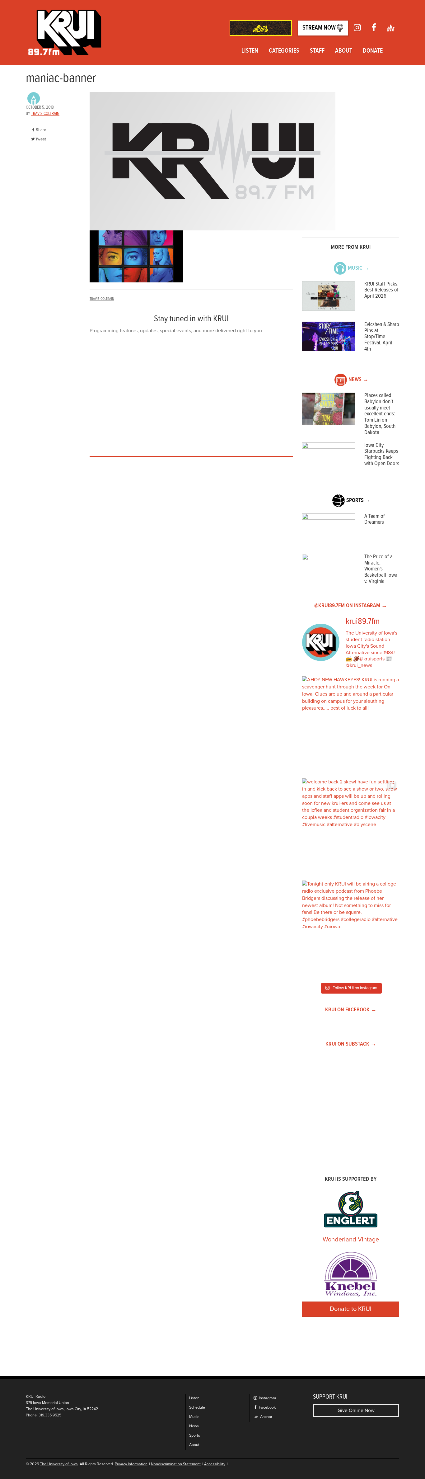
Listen (249, 51)
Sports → (358, 500)
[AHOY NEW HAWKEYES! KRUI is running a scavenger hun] (350, 724)
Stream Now (319, 28)
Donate (373, 51)
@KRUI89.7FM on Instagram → (350, 605)
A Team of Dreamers (374, 519)
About (343, 51)
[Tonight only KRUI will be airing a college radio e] (350, 929)
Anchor (265, 1417)
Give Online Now (356, 1410)
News (194, 1426)
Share (41, 129)
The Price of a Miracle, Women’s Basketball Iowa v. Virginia (380, 569)
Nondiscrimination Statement (176, 1464)
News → (358, 379)
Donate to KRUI (350, 1309)
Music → (358, 268)
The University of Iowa (59, 1464)
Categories (284, 51)
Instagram (267, 1398)
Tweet (40, 139)
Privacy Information (131, 1464)
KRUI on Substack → (350, 1044)
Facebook (267, 1407)
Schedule (197, 1407)
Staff (317, 51)
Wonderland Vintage (351, 1239)
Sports (194, 1435)
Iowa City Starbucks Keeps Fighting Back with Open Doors (381, 454)
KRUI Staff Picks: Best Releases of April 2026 (381, 290)
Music (194, 1417)
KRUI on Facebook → (350, 1010)
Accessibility (214, 1464)
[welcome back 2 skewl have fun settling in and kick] (350, 827)
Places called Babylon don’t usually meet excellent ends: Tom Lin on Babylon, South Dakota (379, 414)
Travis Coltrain (45, 113)
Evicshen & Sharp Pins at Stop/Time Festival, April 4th (381, 337)
